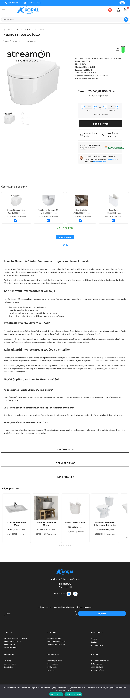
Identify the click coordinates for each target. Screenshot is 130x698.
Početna (5, 30)
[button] (102, 149)
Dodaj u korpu (101, 123)
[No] (126, 691)
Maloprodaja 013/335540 (56, 641)
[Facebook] (69, 594)
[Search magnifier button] (126, 19)
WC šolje (26, 30)
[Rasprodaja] (110, 10)
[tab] (65, 245)
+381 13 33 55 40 (111, 159)
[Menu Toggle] (3, 10)
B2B (122, 3)
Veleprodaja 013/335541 (56, 644)
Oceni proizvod (19, 41)
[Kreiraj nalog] (118, 10)
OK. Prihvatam (56, 694)
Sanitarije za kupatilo (16, 30)
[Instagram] (75, 594)
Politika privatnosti (73, 694)
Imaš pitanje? (31, 41)
